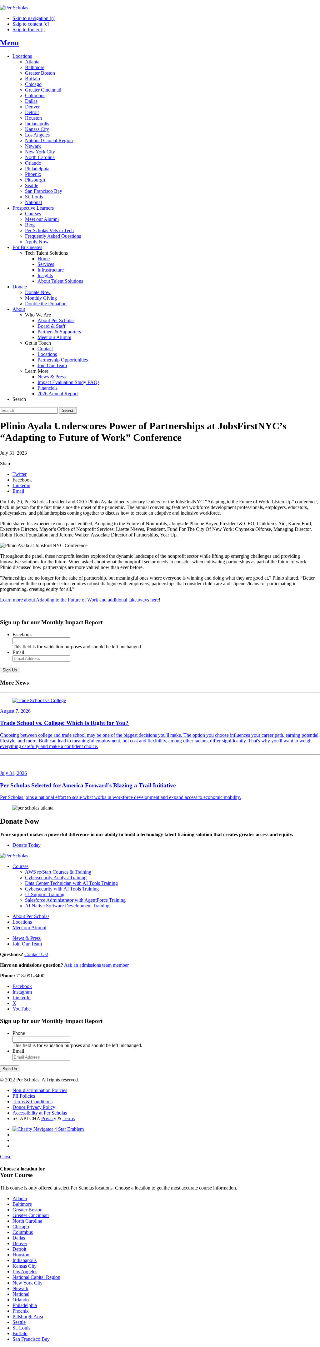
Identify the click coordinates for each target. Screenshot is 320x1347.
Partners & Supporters (59, 331)
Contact (45, 348)
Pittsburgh (35, 179)
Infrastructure (51, 269)
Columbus (35, 95)
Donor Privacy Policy (33, 1107)
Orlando (33, 163)
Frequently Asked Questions (53, 236)
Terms (68, 1118)
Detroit (32, 112)
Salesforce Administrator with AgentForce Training (75, 900)
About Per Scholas (56, 320)
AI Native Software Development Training (67, 905)
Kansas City (37, 129)
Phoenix (33, 174)
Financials (48, 388)
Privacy (48, 1118)
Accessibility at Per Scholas (39, 1112)
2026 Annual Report (58, 393)
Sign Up (9, 670)
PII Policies (23, 1096)
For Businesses (27, 247)
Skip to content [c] (30, 24)
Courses (33, 213)
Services (46, 264)
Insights (45, 275)
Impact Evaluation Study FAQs (68, 382)
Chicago (33, 84)
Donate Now (38, 292)
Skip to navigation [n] (33, 18)
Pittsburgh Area (27, 1316)
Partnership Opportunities (63, 359)
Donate (19, 286)
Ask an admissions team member (96, 965)
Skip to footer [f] (28, 29)
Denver (32, 106)
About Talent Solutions (60, 281)
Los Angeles (37, 134)
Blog (30, 224)
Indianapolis (37, 123)
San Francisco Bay (43, 191)
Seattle (31, 185)
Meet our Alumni (42, 219)
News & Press (52, 376)
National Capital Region (49, 140)
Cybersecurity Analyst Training (56, 877)
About (18, 309)
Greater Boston (40, 73)
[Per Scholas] (14, 7)
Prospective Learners (33, 208)
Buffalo (32, 78)
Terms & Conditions (32, 1101)
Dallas (31, 101)
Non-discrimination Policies (39, 1090)
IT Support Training (44, 894)
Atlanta (32, 61)
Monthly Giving (41, 298)
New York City (40, 151)
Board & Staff (51, 326)
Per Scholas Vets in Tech (49, 230)
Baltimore (34, 67)
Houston (33, 118)
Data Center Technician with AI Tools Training (71, 883)
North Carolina (40, 157)
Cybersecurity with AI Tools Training (62, 888)
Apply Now (37, 241)
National (33, 202)
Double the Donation (46, 303)
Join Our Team (52, 365)
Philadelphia (37, 168)
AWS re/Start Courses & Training (58, 872)
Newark (33, 146)
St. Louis (34, 196)
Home (44, 258)
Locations (22, 56)
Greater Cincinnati (43, 89)
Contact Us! (36, 954)
